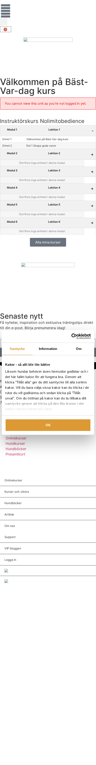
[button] (3, 21)
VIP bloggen (12, 548)
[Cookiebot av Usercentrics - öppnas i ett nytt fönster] (71, 336)
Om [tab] (78, 349)
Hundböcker (13, 503)
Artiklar (9, 514)
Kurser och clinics (16, 491)
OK (48, 425)
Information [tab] (48, 349)
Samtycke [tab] (17, 349)
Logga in (10, 559)
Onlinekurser (13, 480)
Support (10, 537)
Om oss (9, 526)
